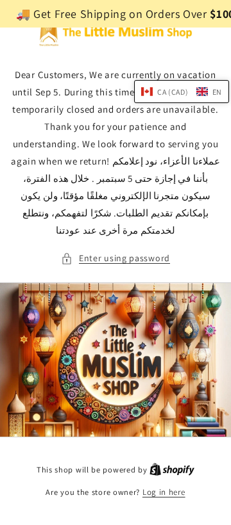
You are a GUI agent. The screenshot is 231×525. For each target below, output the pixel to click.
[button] (115, 258)
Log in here (163, 492)
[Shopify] (172, 469)
